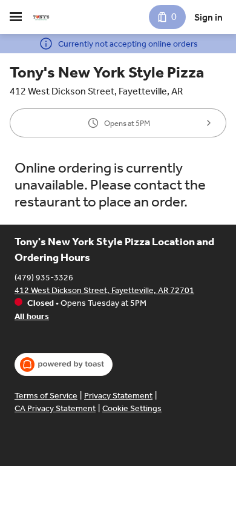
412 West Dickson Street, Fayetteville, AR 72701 (104, 290)
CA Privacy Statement (55, 408)
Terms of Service (46, 396)
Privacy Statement (118, 396)
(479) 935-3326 (44, 277)
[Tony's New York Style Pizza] (41, 17)
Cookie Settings (132, 408)
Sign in (208, 17)
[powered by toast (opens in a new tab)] (63, 364)
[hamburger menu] (16, 17)
